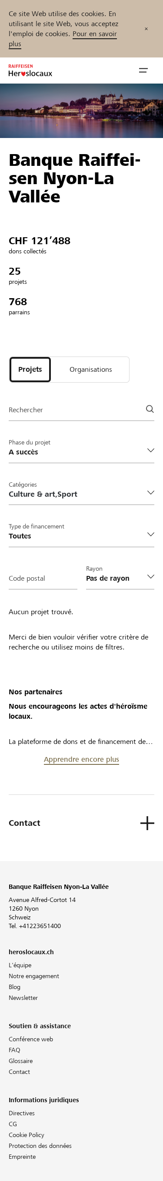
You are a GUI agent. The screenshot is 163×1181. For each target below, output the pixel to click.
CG (13, 1123)
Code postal (27, 578)
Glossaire (21, 1060)
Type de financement (36, 526)
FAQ (14, 1049)
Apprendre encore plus (81, 759)
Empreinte (22, 1156)
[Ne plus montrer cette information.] (146, 29)
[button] (143, 70)
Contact (19, 1071)
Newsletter (23, 997)
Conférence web (31, 1039)
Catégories (23, 484)
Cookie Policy (26, 1134)
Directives (22, 1113)
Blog (14, 986)
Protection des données (40, 1145)
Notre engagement (34, 975)
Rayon (94, 568)
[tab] (30, 370)
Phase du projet (29, 442)
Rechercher (26, 410)
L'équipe (20, 965)
